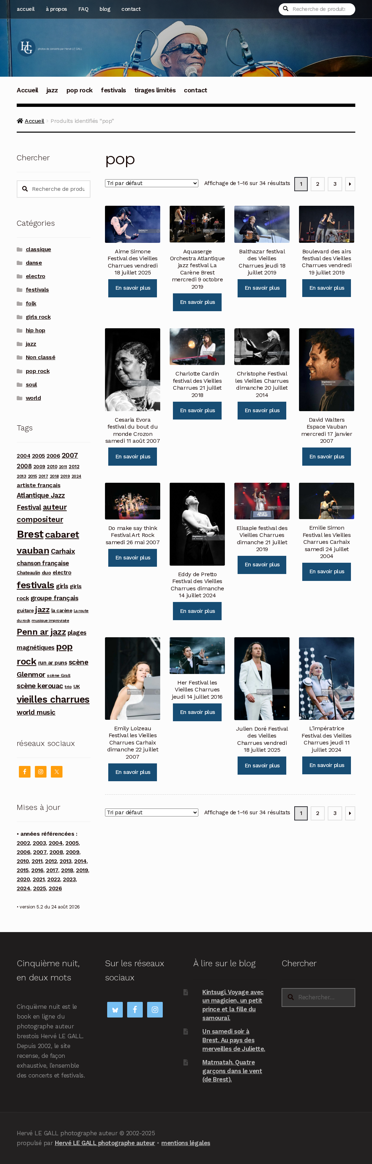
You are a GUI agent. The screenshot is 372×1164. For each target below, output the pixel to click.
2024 (76, 476)
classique (38, 249)
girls (62, 586)
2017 (43, 476)
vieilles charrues (53, 699)
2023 (69, 879)
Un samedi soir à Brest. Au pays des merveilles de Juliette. (233, 1040)
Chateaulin (28, 572)
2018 (54, 476)
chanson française (43, 563)
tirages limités (155, 90)
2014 (80, 861)
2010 (52, 466)
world (33, 398)
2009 (39, 466)
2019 (65, 476)
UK (76, 686)
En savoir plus (132, 288)
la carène (61, 610)
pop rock (79, 90)
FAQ (83, 9)
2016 (37, 870)
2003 (39, 843)
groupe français (54, 598)
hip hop (35, 330)
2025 (39, 888)
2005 (38, 456)
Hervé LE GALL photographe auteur (105, 1143)
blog (105, 9)
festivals (113, 90)
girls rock (38, 317)
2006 (53, 455)
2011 (63, 466)
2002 (23, 843)
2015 (32, 476)
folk (31, 303)
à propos (56, 9)
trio (68, 686)
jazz (52, 90)
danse (34, 263)
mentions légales (185, 1143)
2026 (55, 888)
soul (31, 384)
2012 (74, 466)
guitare (25, 610)
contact (131, 9)
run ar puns (52, 662)
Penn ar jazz (41, 632)
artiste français (38, 485)
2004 (23, 456)
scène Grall (58, 675)
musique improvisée (50, 620)
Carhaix (63, 551)
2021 (38, 879)
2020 (23, 879)
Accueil (27, 90)
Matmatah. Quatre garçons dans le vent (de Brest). (232, 1071)
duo (46, 572)
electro (35, 276)
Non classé (40, 357)
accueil (26, 9)
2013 (21, 476)
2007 (70, 455)
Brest (30, 534)
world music (36, 712)
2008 (24, 466)
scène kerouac (40, 686)
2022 (53, 879)
